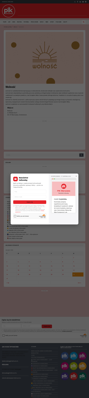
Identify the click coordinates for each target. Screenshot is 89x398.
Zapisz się (30, 202)
